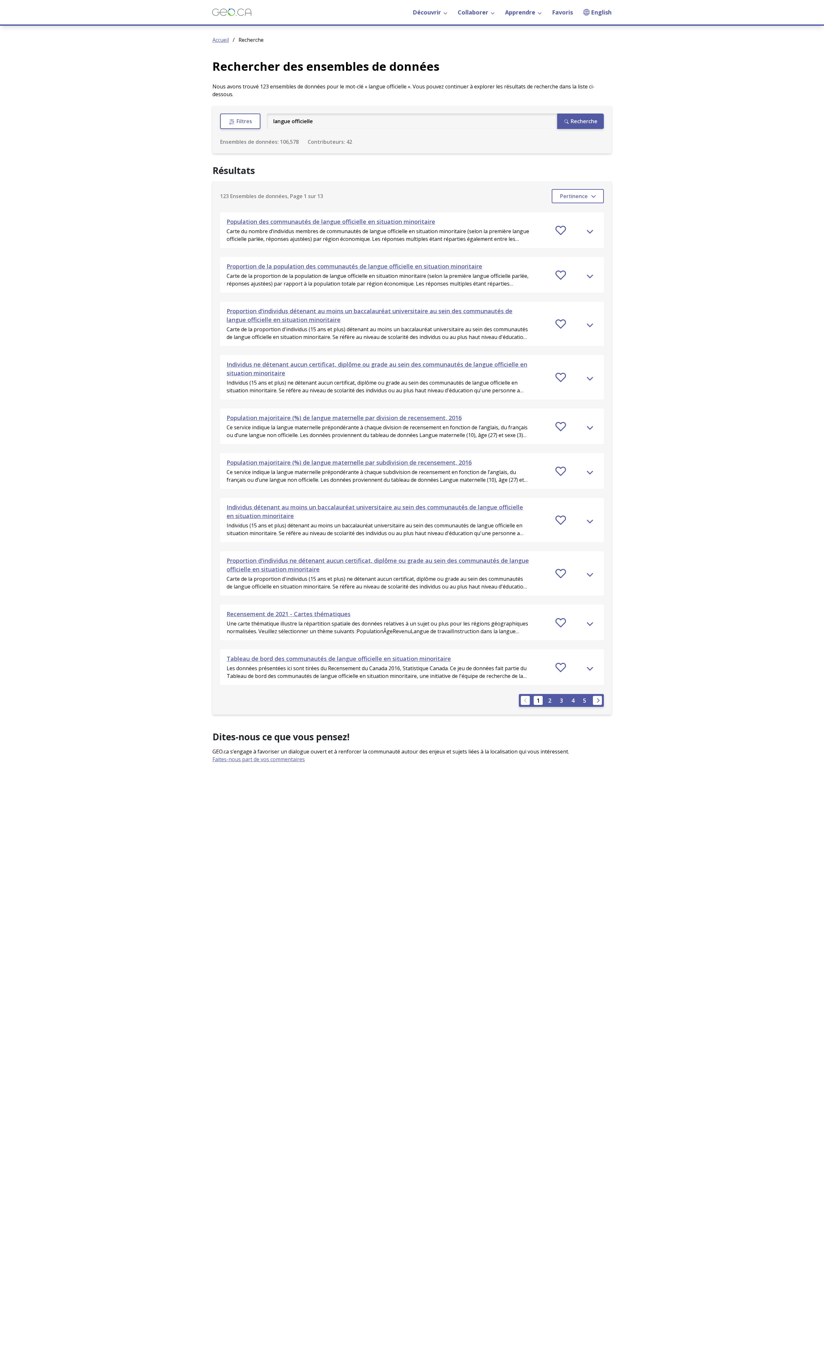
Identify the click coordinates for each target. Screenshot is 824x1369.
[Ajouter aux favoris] (560, 230)
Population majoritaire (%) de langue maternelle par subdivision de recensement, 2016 (349, 462)
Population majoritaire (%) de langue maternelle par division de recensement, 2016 (344, 418)
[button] (412, 230)
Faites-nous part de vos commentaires (258, 759)
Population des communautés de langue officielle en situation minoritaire (331, 221)
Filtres (243, 121)
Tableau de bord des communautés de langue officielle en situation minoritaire (339, 658)
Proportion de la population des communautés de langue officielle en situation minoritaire (354, 266)
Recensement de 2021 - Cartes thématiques (289, 614)
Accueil (220, 39)
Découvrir (427, 12)
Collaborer (473, 12)
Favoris (562, 12)
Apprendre (520, 12)
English (601, 12)
